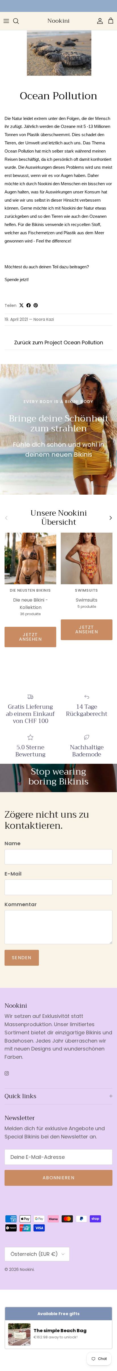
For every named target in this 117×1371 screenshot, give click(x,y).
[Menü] (6, 21)
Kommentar (21, 904)
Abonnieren (58, 1177)
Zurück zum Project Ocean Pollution (58, 342)
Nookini (27, 1269)
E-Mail (13, 873)
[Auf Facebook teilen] (28, 305)
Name (12, 843)
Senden (22, 957)
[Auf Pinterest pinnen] (36, 305)
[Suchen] (18, 21)
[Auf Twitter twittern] (21, 305)
